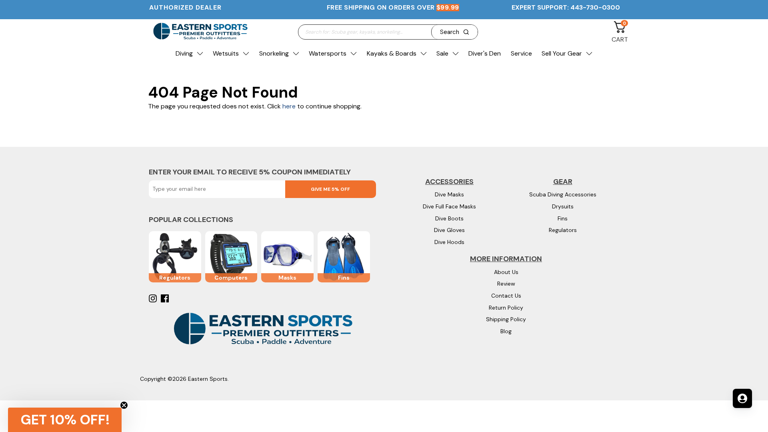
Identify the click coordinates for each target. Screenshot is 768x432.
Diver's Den (484, 53)
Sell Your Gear (562, 53)
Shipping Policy (506, 319)
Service (521, 53)
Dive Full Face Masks (449, 206)
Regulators (563, 230)
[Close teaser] (124, 405)
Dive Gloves (449, 230)
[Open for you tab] (742, 398)
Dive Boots (449, 218)
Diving (184, 53)
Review (506, 283)
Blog (506, 331)
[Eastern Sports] (200, 31)
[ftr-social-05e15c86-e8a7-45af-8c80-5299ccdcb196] (166, 298)
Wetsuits (226, 53)
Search (449, 32)
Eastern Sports (208, 378)
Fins (563, 218)
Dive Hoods (449, 242)
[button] (65, 420)
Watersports (327, 53)
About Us (506, 272)
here (289, 106)
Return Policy (506, 307)
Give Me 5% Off (330, 189)
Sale (442, 53)
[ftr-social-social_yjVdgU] (154, 298)
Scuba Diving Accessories (562, 194)
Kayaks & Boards (391, 53)
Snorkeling (274, 53)
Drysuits (563, 206)
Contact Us (506, 295)
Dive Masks (449, 194)
